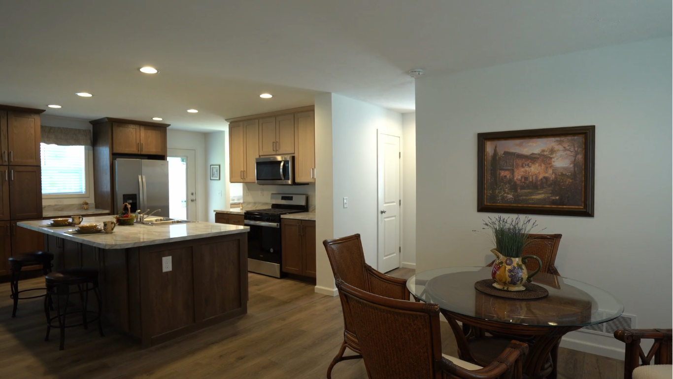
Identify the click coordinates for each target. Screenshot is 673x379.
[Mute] (583, 368)
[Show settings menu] (609, 368)
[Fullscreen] (660, 368)
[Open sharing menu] (634, 368)
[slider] (311, 368)
